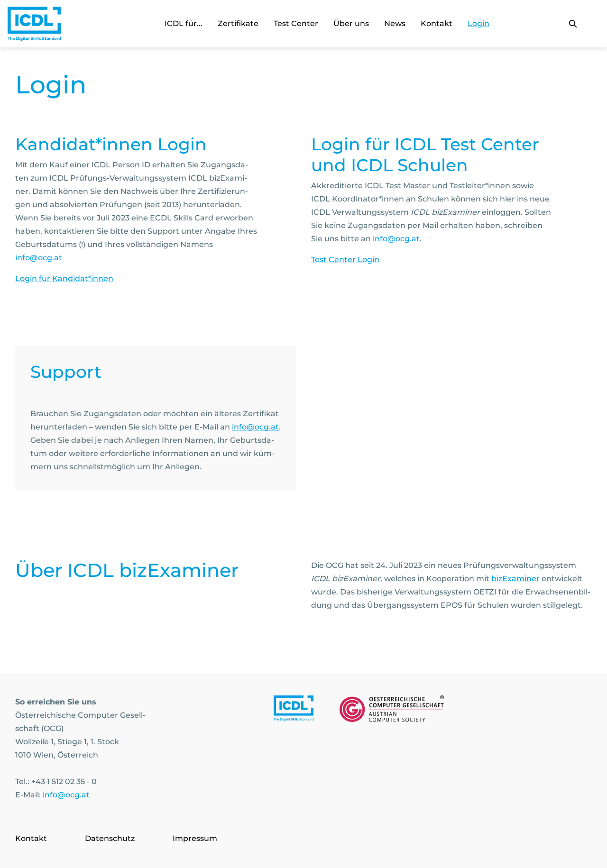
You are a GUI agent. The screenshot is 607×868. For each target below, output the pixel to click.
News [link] (394, 23)
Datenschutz (110, 838)
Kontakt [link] (436, 23)
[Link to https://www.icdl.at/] (293, 710)
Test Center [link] (296, 23)
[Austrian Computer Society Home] (34, 24)
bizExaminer (515, 578)
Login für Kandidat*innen (64, 278)
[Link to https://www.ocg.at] (391, 710)
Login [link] (478, 23)
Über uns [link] (351, 23)
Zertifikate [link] (238, 23)
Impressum (195, 838)
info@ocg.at (38, 257)
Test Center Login (345, 259)
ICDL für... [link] (183, 23)
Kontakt (31, 838)
